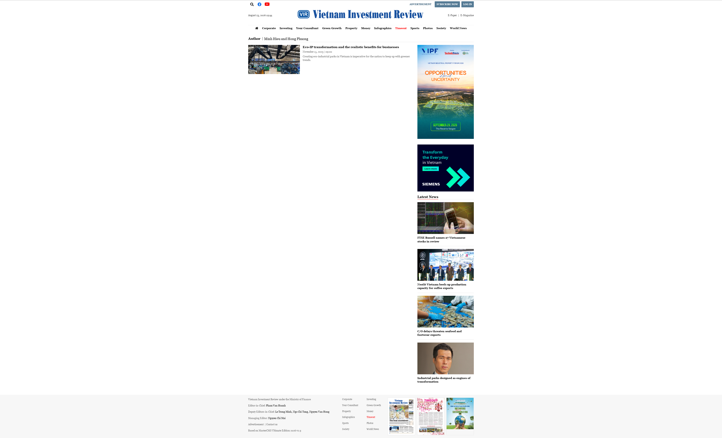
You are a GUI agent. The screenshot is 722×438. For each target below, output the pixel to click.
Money (365, 28)
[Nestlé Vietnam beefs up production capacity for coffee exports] (445, 265)
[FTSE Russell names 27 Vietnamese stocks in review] (445, 218)
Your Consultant (307, 28)
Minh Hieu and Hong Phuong (286, 38)
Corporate (269, 28)
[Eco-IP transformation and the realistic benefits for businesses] (274, 59)
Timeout (401, 28)
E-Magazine (467, 15)
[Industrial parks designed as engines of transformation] (445, 358)
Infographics (382, 28)
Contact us (272, 424)
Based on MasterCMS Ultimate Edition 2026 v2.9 (274, 430)
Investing (286, 28)
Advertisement (420, 4)
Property (351, 28)
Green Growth (332, 28)
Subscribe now (447, 4)
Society (441, 28)
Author (254, 39)
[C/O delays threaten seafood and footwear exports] (445, 312)
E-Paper (452, 15)
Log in (467, 4)
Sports (414, 28)
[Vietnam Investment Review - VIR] (361, 24)
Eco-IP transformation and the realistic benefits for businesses (351, 47)
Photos (428, 28)
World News (458, 28)
